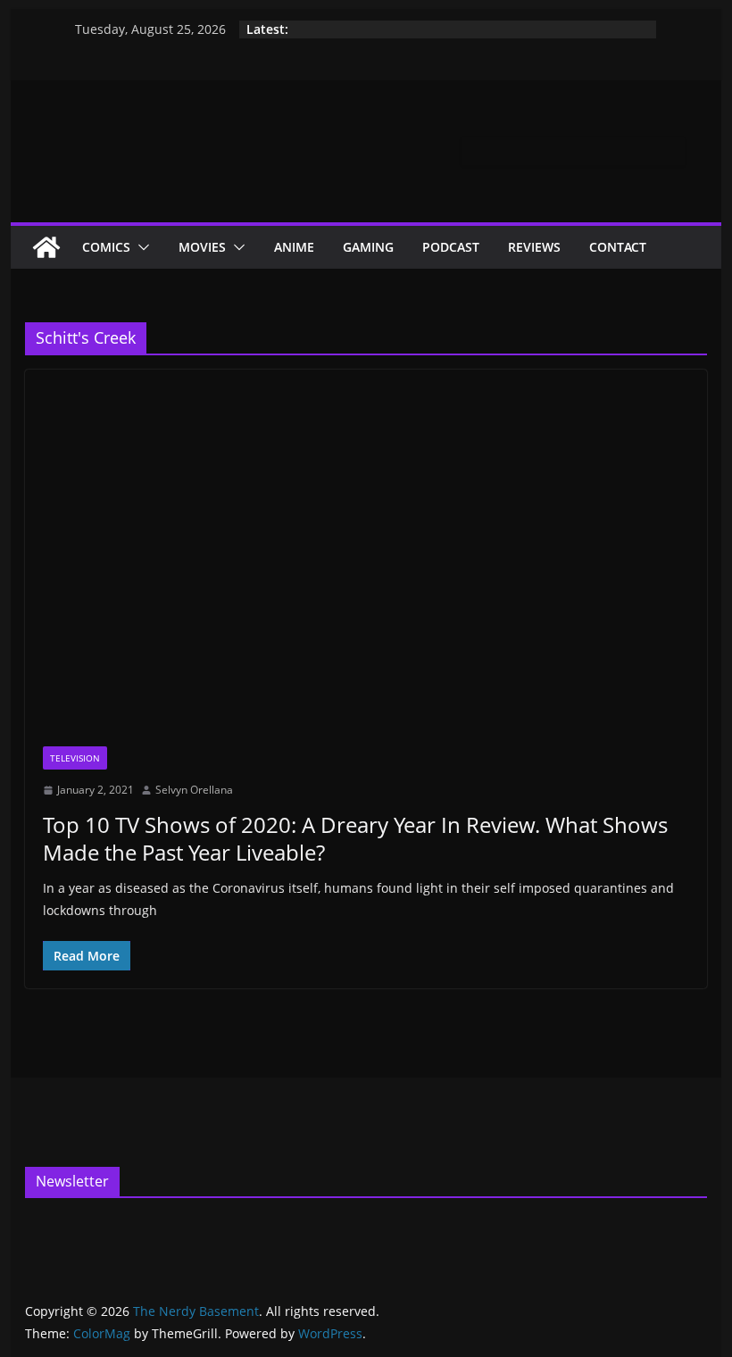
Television (75, 758)
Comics (106, 246)
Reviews (534, 246)
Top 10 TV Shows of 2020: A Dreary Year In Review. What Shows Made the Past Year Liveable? (355, 838)
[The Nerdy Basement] (46, 247)
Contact (617, 246)
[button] (140, 247)
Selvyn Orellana (194, 789)
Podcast (450, 246)
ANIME (294, 246)
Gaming (368, 246)
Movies (202, 246)
